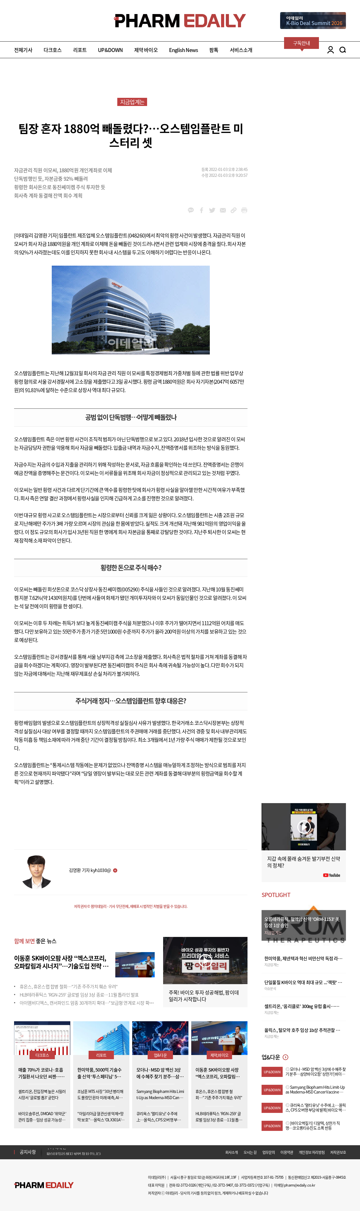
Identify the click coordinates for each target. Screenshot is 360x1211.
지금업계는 (132, 102)
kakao (191, 210)
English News (183, 50)
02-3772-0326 (186, 1185)
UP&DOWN (110, 50)
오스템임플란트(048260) (121, 235)
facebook (201, 210)
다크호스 (53, 50)
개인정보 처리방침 (312, 1152)
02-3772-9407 (223, 1185)
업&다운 (160, 1055)
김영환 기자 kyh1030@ (90, 870)
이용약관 (286, 1152)
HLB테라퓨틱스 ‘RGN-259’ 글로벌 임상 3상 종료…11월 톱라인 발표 (79, 994)
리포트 (80, 50)
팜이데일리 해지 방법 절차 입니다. (74, 1152)
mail (223, 210)
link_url (233, 210)
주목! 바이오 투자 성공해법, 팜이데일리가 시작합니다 (204, 996)
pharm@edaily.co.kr (299, 1185)
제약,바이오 (219, 1055)
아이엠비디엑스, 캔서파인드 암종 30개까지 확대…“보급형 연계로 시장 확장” (87, 1002)
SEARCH (342, 49)
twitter (212, 210)
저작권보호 (338, 1152)
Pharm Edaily (44, 1185)
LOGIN (329, 49)
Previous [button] (48, 1148)
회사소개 (231, 1152)
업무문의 (268, 1152)
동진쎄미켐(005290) (119, 589)
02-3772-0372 (244, 1185)
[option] (90, 1151)
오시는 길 (250, 1152)
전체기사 (23, 50)
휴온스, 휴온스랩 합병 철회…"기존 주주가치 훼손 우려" (69, 986)
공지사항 (28, 1151)
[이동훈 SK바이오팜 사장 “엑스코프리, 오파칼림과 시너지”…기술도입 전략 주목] (135, 964)
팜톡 (213, 50)
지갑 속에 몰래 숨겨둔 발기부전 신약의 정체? (303, 862)
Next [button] (48, 1155)
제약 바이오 (146, 50)
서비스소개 (241, 50)
